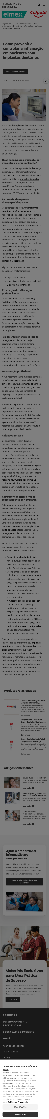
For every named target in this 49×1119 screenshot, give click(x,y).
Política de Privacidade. (18, 1102)
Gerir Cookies (20, 1107)
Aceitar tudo (20, 1114)
